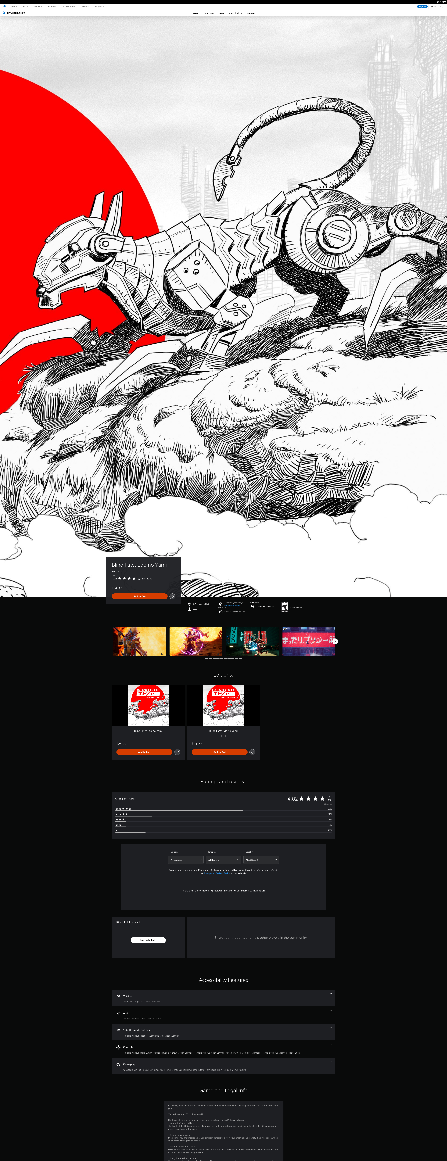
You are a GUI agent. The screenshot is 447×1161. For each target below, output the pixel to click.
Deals (221, 13)
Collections (208, 13)
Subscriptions (235, 13)
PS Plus (51, 6)
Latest (195, 13)
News (84, 6)
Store (12, 6)
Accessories (68, 6)
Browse (250, 13)
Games (37, 6)
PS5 (24, 6)
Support (98, 6)
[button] (232, 605)
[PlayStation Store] (14, 13)
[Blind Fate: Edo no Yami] (139, 641)
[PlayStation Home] (5, 6)
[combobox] (185, 860)
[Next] (335, 641)
